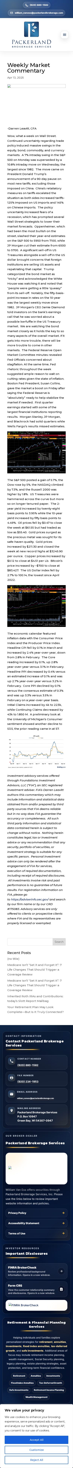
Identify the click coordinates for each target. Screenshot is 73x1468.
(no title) (13, 959)
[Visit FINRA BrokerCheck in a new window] (36, 1305)
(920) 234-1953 (27, 1081)
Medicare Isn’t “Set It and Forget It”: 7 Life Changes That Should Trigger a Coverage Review (34, 969)
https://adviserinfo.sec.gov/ (30, 899)
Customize (36, 1450)
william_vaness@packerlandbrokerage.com (39, 12)
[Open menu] (65, 35)
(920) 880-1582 (39, 5)
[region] (36, 1436)
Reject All (36, 1460)
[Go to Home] (36, 35)
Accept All (36, 1440)
